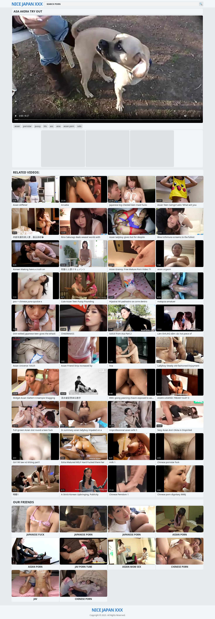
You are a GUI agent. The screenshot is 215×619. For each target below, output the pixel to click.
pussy (38, 126)
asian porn (69, 126)
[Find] (201, 4)
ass (51, 126)
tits (45, 126)
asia (58, 126)
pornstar (27, 126)
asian (17, 126)
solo (79, 126)
